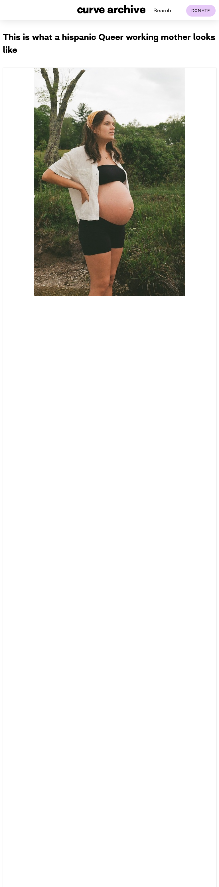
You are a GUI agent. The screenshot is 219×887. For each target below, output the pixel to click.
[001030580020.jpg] (109, 294)
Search (162, 10)
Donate (200, 10)
